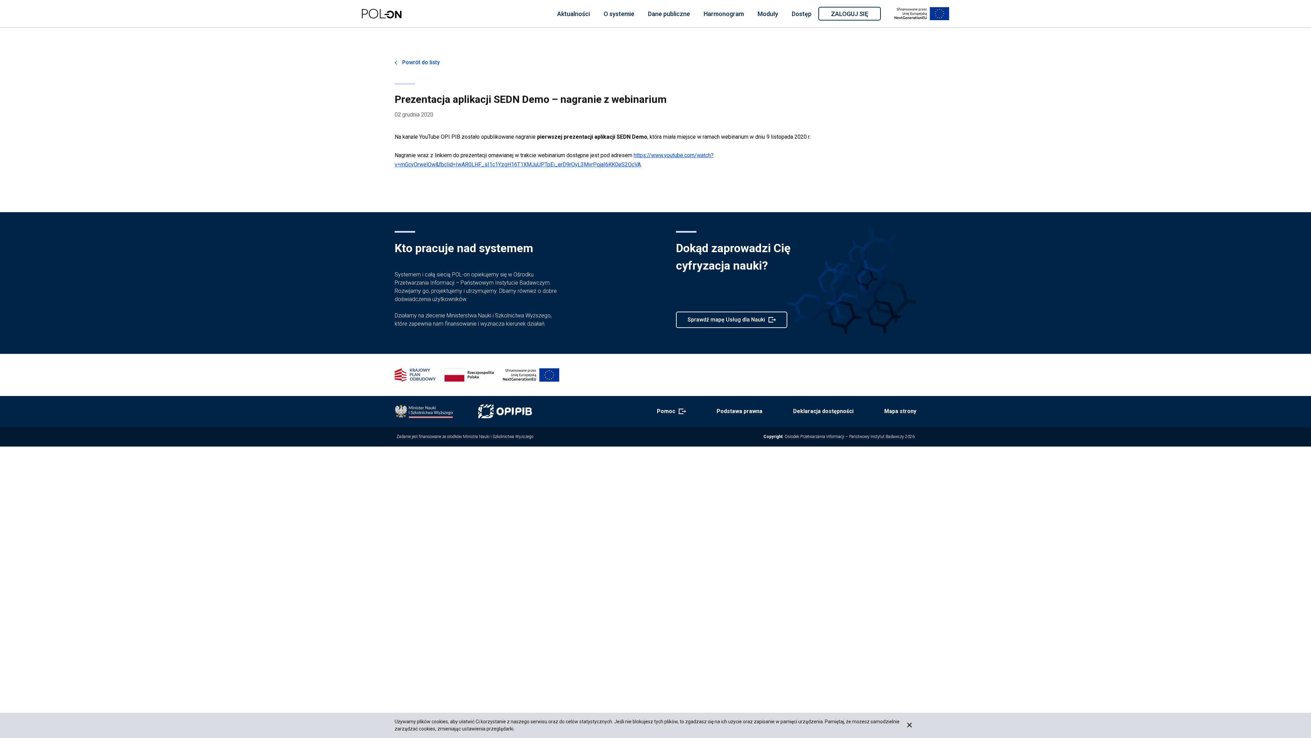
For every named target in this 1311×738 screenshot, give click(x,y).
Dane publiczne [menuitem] (669, 13)
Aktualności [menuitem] (573, 13)
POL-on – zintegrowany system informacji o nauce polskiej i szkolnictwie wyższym (381, 13)
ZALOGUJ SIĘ (855, 15)
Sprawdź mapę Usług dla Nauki (726, 322)
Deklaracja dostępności (823, 411)
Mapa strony (900, 411)
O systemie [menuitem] (619, 13)
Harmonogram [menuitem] (724, 13)
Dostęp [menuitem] (802, 13)
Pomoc (669, 411)
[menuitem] (573, 14)
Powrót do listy (421, 62)
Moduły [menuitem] (768, 13)
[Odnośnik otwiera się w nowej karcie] (424, 411)
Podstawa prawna (739, 411)
